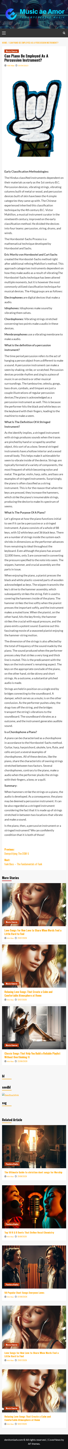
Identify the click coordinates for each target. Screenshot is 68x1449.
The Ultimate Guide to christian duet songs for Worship (33, 1172)
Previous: (16, 851)
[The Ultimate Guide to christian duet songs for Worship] (34, 1146)
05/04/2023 (23, 65)
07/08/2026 (22, 1296)
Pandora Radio (12, 1164)
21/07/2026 (22, 938)
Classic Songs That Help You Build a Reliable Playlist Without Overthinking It (32, 1055)
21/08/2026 (22, 1176)
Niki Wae (10, 65)
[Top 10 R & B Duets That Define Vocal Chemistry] (34, 1206)
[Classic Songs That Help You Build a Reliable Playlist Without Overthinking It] (34, 1027)
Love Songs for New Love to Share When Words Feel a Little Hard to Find (32, 932)
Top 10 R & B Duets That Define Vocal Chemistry (29, 1232)
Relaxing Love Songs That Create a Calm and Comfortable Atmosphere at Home (28, 993)
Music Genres (11, 51)
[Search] (64, 33)
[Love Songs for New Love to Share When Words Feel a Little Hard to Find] (34, 904)
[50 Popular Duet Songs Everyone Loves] (34, 1267)
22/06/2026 (22, 1061)
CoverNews (54, 1439)
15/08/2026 (22, 1236)
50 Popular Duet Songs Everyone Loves (24, 1292)
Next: (23, 862)
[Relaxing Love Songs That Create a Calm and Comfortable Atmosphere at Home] (34, 966)
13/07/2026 (22, 999)
